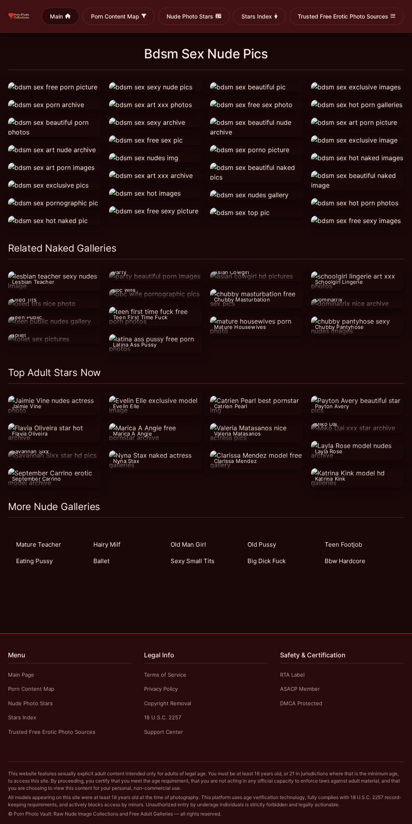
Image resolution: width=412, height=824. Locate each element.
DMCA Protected (301, 703)
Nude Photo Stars (190, 16)
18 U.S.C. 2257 (162, 717)
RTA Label (292, 674)
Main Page (21, 674)
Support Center (163, 732)
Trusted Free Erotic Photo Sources (343, 16)
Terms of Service (165, 674)
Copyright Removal (167, 703)
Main (56, 16)
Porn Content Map (115, 16)
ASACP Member (300, 689)
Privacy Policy (161, 689)
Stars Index (256, 16)
